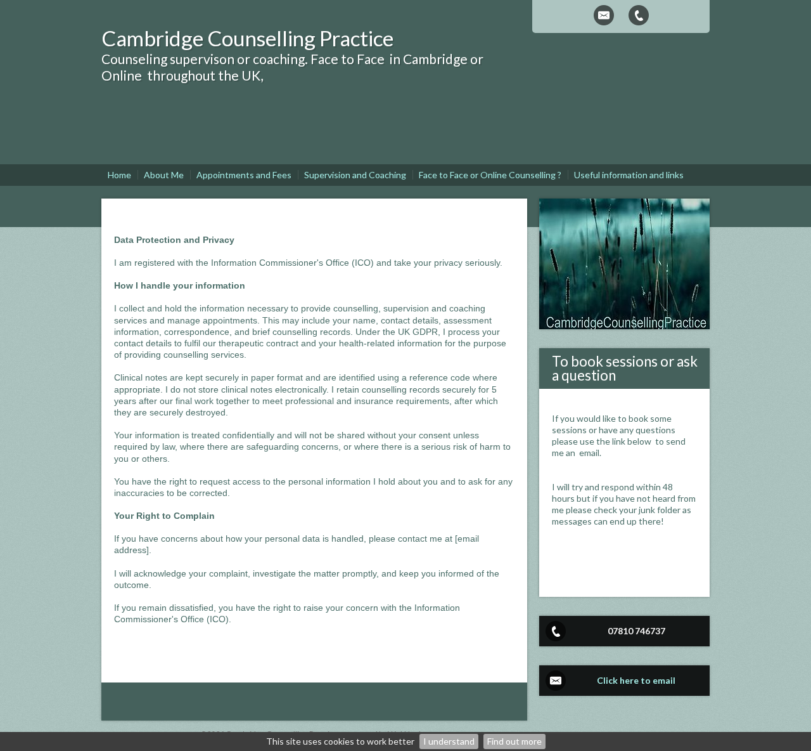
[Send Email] (603, 15)
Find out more (514, 741)
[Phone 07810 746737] (638, 15)
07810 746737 (636, 630)
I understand (449, 741)
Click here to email (636, 680)
